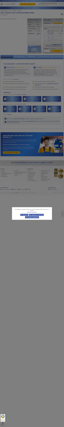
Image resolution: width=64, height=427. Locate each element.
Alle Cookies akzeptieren (32, 217)
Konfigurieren (24, 215)
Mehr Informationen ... (32, 212)
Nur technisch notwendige (36, 215)
